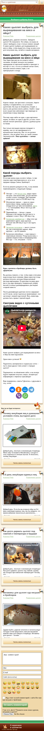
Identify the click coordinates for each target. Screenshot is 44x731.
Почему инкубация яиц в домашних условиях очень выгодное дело (21, 414)
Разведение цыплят (33, 36)
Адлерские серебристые (15, 219)
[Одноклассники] (19, 388)
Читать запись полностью (22, 463)
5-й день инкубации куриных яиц (20, 475)
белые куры (21, 194)
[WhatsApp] (25, 394)
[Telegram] (31, 388)
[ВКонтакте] (12, 388)
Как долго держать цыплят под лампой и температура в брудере (20, 532)
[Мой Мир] (25, 388)
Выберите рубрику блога (22, 19)
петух (35, 206)
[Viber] (19, 394)
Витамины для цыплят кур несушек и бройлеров (21, 593)
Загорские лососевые (14, 227)
